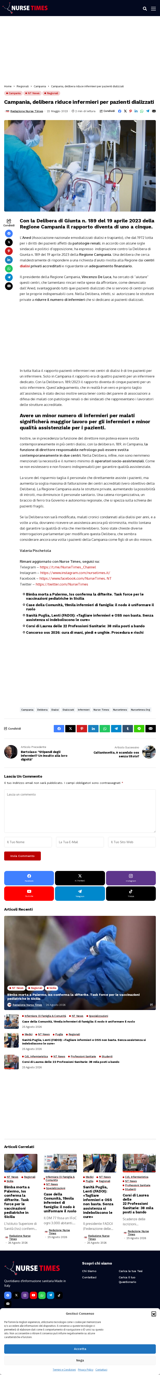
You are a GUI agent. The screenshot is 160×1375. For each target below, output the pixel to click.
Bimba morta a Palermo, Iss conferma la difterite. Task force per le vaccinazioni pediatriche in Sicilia (85, 596)
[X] (16, 1295)
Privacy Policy (85, 1369)
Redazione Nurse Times (26, 111)
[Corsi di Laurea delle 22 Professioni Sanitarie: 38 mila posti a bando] (11, 1062)
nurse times (101, 709)
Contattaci (101, 1369)
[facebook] (7, 1295)
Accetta (80, 1349)
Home (8, 86)
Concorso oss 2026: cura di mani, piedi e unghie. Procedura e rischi (84, 632)
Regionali (23, 86)
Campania (40, 86)
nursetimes (120, 709)
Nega (80, 1360)
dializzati (68, 709)
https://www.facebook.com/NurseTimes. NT (75, 578)
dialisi (25, 266)
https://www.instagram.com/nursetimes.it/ (75, 572)
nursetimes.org (140, 709)
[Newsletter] (7, 1304)
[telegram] (50, 1295)
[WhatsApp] (42, 1295)
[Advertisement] (80, 51)
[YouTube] (33, 1295)
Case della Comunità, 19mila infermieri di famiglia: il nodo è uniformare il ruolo (90, 607)
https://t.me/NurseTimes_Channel (68, 567)
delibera (42, 709)
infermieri (84, 709)
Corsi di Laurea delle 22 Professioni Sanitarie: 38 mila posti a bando (85, 626)
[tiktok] (59, 1295)
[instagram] (25, 1295)
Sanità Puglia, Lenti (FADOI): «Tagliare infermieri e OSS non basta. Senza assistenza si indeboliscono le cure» (89, 617)
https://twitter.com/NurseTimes (62, 584)
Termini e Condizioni (64, 1369)
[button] (154, 1314)
